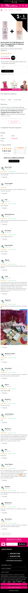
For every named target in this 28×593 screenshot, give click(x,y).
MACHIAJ (11, 10)
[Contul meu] (23, 6)
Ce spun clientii (17, 99)
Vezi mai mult (14, 122)
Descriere (3, 99)
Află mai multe (19, 581)
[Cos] (26, 6)
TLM (5, 10)
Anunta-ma (7, 71)
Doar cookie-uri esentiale (14, 587)
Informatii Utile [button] (6, 565)
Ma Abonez (22, 544)
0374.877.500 (15, 553)
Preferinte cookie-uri (14, 590)
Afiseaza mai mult (6, 533)
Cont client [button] (5, 572)
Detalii (9, 99)
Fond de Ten (19, 10)
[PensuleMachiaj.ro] (11, 6)
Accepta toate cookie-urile (14, 584)
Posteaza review (14, 161)
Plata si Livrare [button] (6, 568)
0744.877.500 (15, 556)
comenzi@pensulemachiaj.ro (14, 560)
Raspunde (4, 177)
